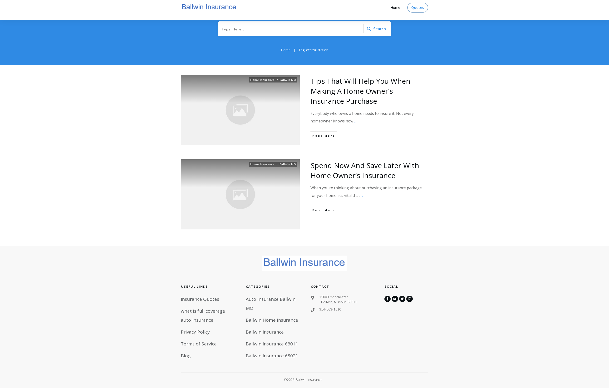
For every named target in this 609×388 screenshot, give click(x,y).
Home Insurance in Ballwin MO (273, 80)
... (355, 121)
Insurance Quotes (200, 299)
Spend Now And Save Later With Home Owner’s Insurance (365, 170)
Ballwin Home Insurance (272, 320)
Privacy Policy (195, 332)
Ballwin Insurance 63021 (272, 356)
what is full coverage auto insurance (203, 315)
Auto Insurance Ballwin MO (270, 303)
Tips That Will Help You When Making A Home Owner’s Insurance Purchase (360, 91)
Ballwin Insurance (265, 332)
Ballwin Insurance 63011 (272, 344)
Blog (186, 356)
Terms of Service (199, 344)
